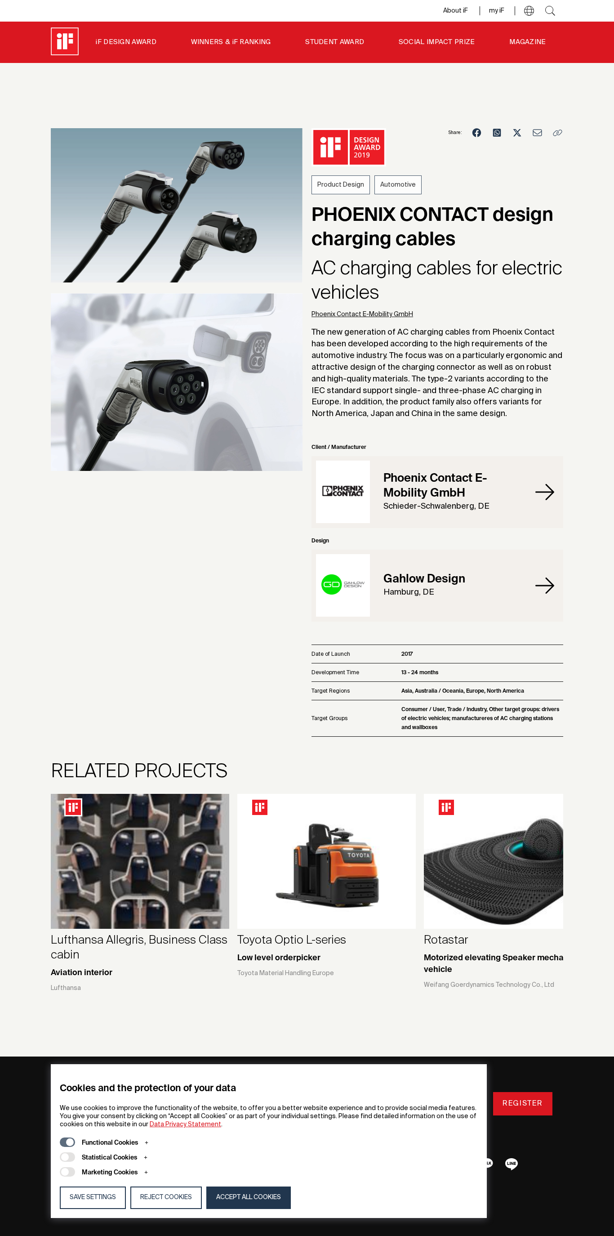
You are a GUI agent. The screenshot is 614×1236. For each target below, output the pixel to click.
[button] (529, 11)
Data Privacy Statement (185, 1124)
